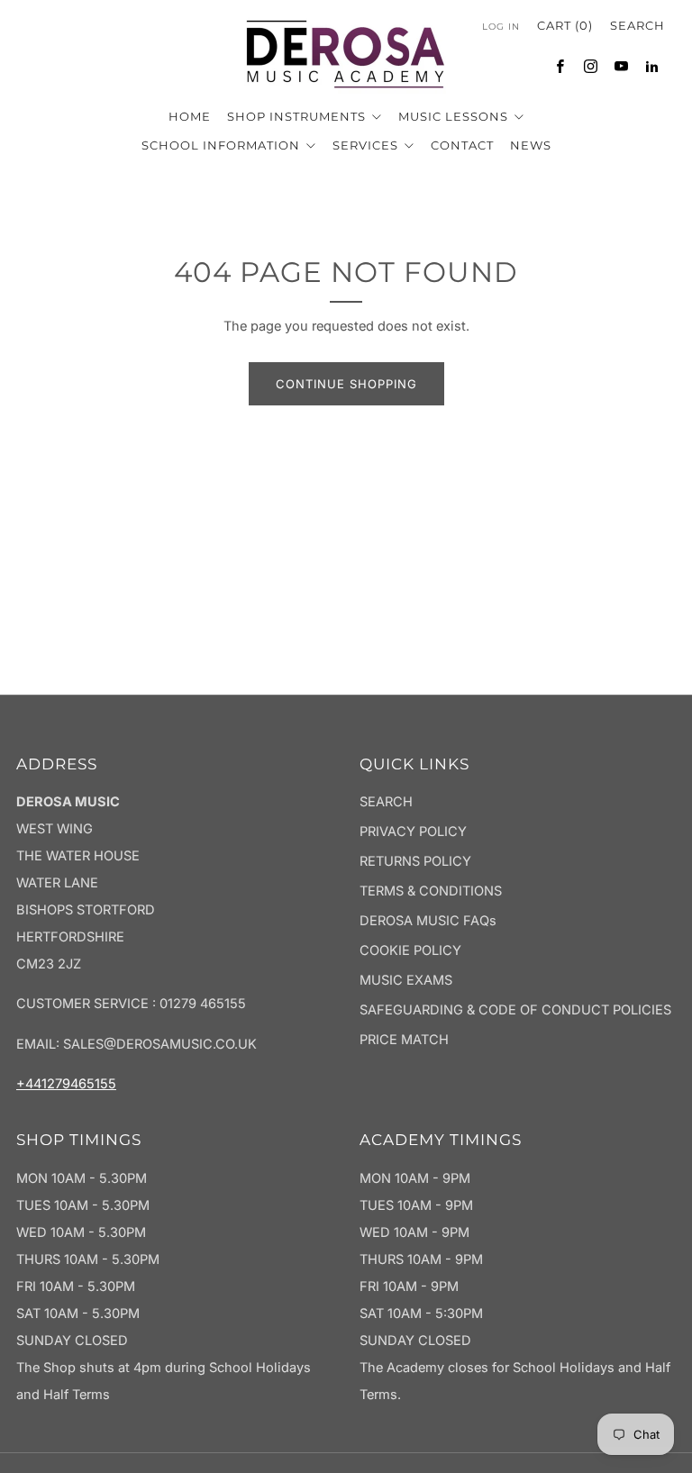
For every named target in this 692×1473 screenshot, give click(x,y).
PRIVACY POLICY (413, 831)
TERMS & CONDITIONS (431, 891)
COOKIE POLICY (410, 950)
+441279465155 (66, 1084)
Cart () (565, 25)
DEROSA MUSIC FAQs (428, 921)
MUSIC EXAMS (406, 980)
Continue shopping (346, 384)
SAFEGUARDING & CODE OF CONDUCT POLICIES (515, 1010)
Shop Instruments (298, 116)
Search (637, 25)
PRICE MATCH (404, 1040)
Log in (501, 26)
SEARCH (386, 802)
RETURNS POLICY (415, 861)
